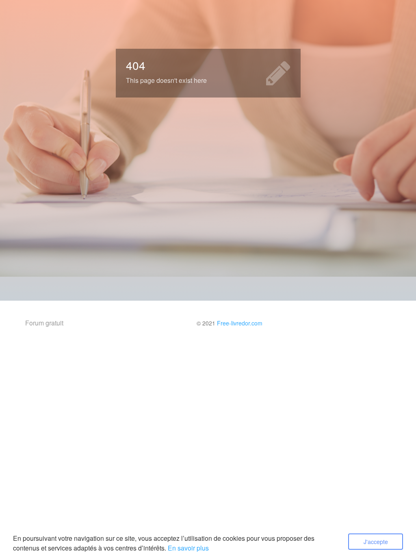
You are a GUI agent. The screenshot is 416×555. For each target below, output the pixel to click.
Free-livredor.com (239, 323)
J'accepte (376, 542)
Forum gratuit (44, 322)
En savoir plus (188, 548)
